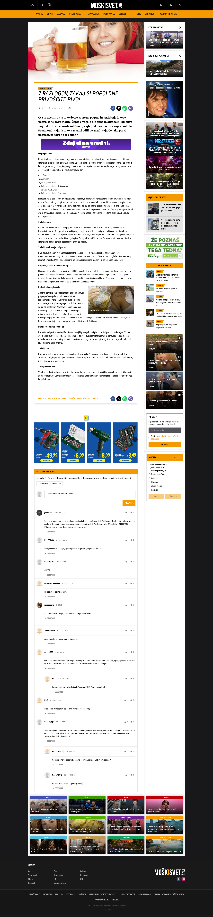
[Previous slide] (37, 439)
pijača (72, 398)
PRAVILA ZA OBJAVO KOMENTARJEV (50, 484)
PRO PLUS (59, 894)
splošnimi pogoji (166, 436)
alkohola (95, 398)
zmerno (79, 398)
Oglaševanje (34, 894)
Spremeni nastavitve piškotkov (102, 894)
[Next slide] (135, 439)
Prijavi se (128, 503)
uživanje (86, 398)
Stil (139, 13)
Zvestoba (154, 478)
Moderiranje (71, 894)
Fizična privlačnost (158, 474)
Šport (50, 13)
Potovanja (109, 13)
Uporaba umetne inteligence (107, 900)
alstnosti (56, 398)
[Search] (180, 5)
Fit (131, 13)
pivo (40, 398)
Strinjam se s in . (165, 437)
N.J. (43, 108)
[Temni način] (171, 5)
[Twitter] (118, 108)
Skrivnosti (150, 13)
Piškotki (82, 894)
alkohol (64, 398)
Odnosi (122, 13)
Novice (39, 13)
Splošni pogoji (144, 894)
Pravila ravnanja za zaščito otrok (169, 894)
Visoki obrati (75, 13)
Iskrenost (154, 482)
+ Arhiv (176, 457)
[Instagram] (49, 5)
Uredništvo (47, 894)
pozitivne (47, 398)
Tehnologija (92, 13)
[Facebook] (42, 5)
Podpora (154, 490)
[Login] (161, 5)
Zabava (61, 13)
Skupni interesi (156, 486)
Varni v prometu (168, 13)
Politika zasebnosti (126, 894)
